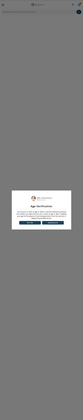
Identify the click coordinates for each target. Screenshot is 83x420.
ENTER (30, 223)
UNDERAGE (53, 223)
